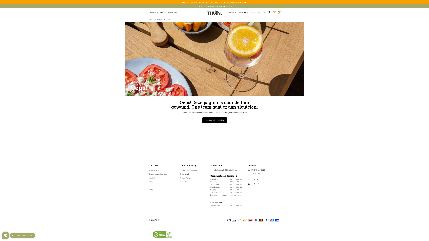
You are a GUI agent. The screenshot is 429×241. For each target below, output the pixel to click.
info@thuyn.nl (256, 173)
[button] (264, 12)
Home (151, 19)
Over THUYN (154, 170)
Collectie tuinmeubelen (214, 120)
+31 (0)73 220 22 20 (258, 170)
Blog (151, 182)
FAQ (151, 190)
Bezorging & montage (188, 170)
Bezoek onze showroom (158, 174)
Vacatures (153, 186)
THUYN (158, 220)
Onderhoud (184, 174)
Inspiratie (152, 178)
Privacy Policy (185, 178)
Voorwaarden (185, 186)
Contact (183, 182)
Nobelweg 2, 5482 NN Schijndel (225, 170)
